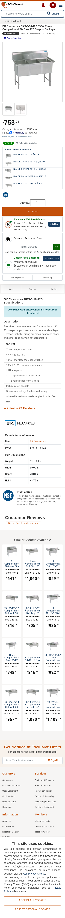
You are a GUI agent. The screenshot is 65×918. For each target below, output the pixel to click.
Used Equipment (10, 791)
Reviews (32, 289)
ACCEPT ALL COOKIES (32, 900)
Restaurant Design (43, 791)
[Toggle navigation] (60, 5)
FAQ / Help (7, 837)
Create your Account (44, 826)
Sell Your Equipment (44, 807)
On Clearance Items (11, 785)
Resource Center (10, 831)
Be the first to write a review (23, 523)
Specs (11, 289)
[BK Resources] (19, 423)
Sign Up (54, 760)
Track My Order (42, 831)
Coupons (6, 807)
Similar (54, 289)
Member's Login (42, 821)
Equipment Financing (44, 780)
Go (56, 247)
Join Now (54, 224)
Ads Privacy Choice (34, 873)
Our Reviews (8, 826)
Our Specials (8, 796)
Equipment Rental (43, 785)
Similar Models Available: (18, 149)
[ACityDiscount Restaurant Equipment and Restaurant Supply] (12, 4)
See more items (52, 258)
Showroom (7, 780)
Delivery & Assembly (44, 796)
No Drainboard (14, 21)
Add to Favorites (13, 38)
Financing (47, 278)
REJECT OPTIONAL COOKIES (32, 909)
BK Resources (11, 34)
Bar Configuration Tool (45, 801)
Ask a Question (17, 278)
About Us (6, 821)
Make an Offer (9, 801)
